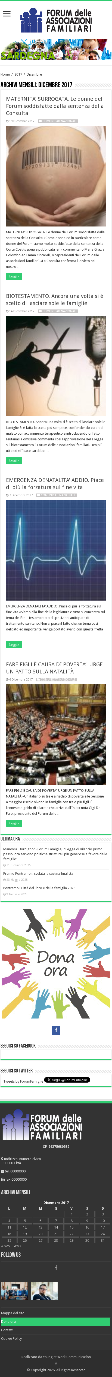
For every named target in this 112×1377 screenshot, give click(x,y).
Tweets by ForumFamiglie (23, 1081)
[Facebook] (56, 1030)
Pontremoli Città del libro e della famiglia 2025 (39, 888)
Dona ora (8, 1321)
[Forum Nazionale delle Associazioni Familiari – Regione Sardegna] (56, 18)
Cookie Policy (11, 1338)
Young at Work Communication (67, 1357)
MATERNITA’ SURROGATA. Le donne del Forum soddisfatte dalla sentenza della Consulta (55, 106)
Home (5, 74)
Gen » (17, 1246)
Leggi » (14, 276)
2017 (18, 74)
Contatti (7, 1330)
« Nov (5, 1246)
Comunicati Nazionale (59, 121)
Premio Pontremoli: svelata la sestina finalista (38, 873)
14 (56, 1227)
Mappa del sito (12, 1313)
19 (25, 1234)
